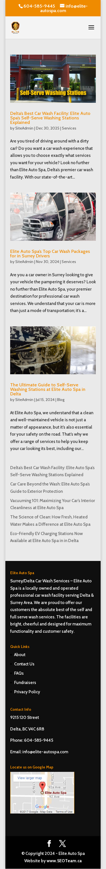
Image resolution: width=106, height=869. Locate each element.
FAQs (19, 673)
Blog (60, 399)
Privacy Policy (27, 691)
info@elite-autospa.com (45, 751)
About (19, 654)
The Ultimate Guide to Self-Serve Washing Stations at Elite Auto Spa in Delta (47, 389)
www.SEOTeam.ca (64, 860)
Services (69, 128)
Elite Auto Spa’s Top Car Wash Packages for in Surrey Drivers (50, 254)
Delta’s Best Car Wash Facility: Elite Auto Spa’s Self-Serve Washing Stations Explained (50, 118)
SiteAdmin (24, 128)
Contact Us (24, 664)
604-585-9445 (39, 6)
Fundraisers (25, 682)
